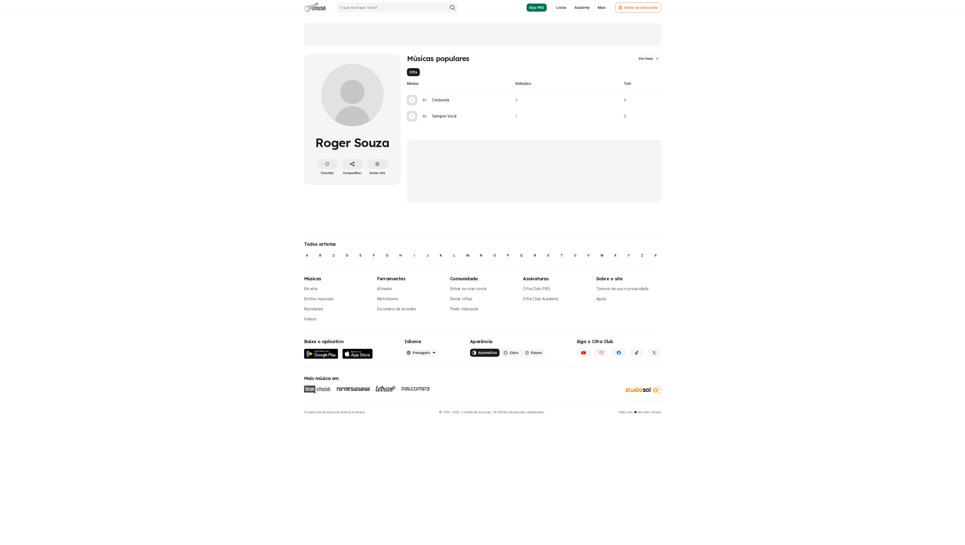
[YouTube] (583, 353)
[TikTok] (636, 353)
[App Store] (357, 354)
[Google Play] (321, 354)
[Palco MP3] (416, 389)
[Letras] (386, 389)
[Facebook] (619, 353)
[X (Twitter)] (654, 353)
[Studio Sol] (643, 390)
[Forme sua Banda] (353, 388)
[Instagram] (601, 353)
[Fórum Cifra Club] (317, 390)
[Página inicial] (315, 8)
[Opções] (658, 100)
